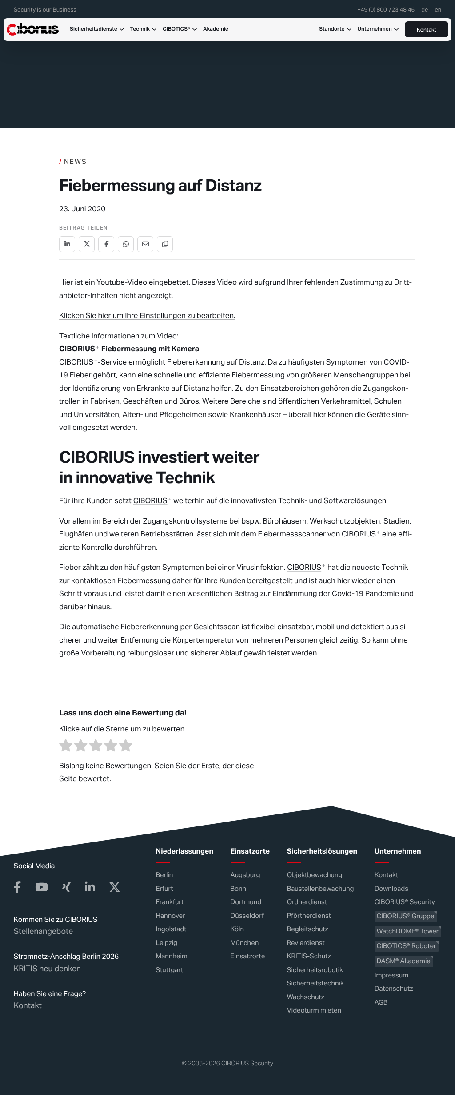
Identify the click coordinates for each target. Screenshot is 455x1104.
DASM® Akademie (403, 961)
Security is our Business (45, 10)
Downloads (391, 889)
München (245, 943)
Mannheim (172, 956)
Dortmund (246, 902)
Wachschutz (305, 997)
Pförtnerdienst (309, 916)
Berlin (164, 875)
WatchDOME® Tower (407, 931)
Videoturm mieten (314, 1010)
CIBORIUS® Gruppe (405, 916)
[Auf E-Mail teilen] (145, 244)
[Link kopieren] (165, 244)
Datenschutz (394, 989)
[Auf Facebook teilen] (106, 244)
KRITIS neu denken (47, 969)
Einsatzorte (248, 956)
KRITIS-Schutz (309, 956)
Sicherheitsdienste (93, 29)
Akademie (215, 29)
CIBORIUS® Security (405, 902)
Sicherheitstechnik (315, 983)
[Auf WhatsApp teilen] (126, 244)
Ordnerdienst (307, 902)
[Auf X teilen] (87, 244)
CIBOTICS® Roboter (406, 946)
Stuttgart (170, 970)
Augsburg (245, 875)
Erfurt (164, 889)
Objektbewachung (315, 875)
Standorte (331, 29)
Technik (140, 29)
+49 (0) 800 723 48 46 (386, 10)
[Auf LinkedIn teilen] (67, 244)
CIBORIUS (77, 348)
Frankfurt (170, 902)
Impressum (391, 975)
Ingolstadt (171, 929)
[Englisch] (438, 12)
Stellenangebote (43, 932)
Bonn (239, 889)
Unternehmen (375, 29)
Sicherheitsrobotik (315, 970)
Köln (237, 929)
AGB (381, 1002)
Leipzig (167, 943)
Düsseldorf (247, 916)
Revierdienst (306, 943)
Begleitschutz (307, 929)
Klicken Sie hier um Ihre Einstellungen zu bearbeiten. (147, 315)
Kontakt (426, 30)
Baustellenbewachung (320, 889)
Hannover (170, 916)
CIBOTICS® (176, 29)
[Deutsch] (424, 12)
